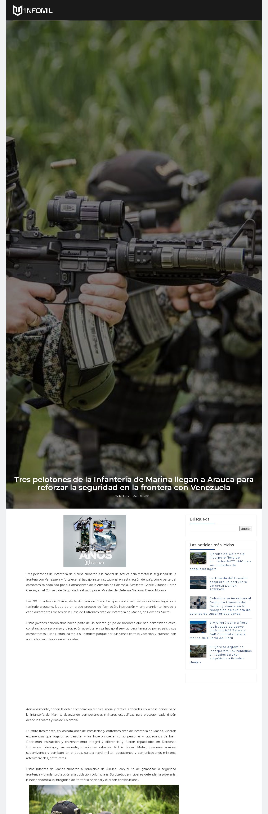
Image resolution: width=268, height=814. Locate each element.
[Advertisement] (101, 671)
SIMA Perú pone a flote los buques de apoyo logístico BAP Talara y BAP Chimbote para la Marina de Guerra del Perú (219, 630)
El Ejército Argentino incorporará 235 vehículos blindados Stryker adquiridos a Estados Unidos (221, 654)
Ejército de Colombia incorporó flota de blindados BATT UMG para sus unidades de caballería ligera (221, 561)
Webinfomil (122, 495)
